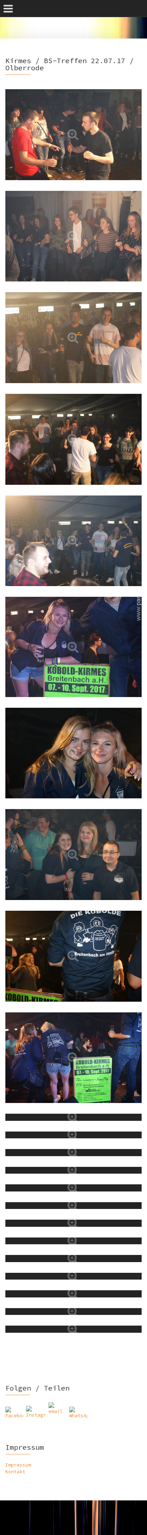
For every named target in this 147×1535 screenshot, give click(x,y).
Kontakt (15, 1472)
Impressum (18, 1465)
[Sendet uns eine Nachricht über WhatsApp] (78, 1415)
